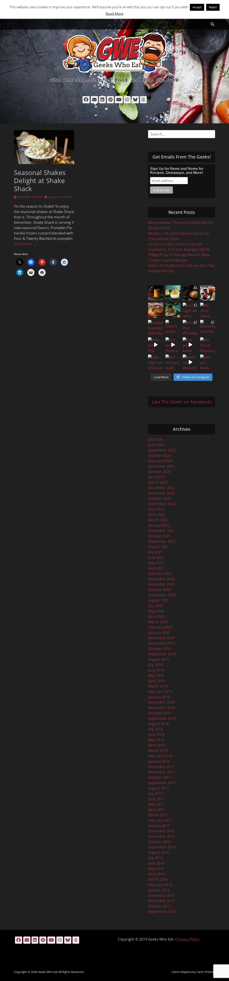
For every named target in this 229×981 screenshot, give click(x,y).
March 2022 (158, 519)
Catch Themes (205, 972)
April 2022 (156, 514)
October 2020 (159, 589)
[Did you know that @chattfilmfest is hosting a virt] (207, 362)
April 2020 (156, 616)
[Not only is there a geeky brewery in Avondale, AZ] (173, 344)
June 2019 (156, 670)
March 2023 (158, 482)
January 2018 (159, 761)
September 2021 (162, 541)
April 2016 (156, 873)
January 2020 (159, 632)
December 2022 (161, 487)
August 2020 (158, 600)
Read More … (25, 243)
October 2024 (159, 455)
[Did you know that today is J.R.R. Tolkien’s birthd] (173, 310)
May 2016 (156, 868)
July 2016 (155, 857)
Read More (114, 13)
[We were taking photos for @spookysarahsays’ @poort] (207, 310)
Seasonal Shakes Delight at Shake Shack (40, 180)
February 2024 (160, 460)
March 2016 (158, 879)
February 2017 (160, 820)
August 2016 (158, 852)
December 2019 (161, 637)
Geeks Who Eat (48, 972)
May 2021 (156, 562)
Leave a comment (60, 197)
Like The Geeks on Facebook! (182, 402)
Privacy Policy (187, 939)
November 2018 (161, 707)
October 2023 (159, 471)
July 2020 (155, 605)
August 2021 (158, 546)
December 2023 (161, 466)
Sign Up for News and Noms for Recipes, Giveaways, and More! (177, 171)
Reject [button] (213, 7)
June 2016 (156, 863)
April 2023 (156, 477)
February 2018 (160, 755)
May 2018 (156, 739)
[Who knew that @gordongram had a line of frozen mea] (155, 344)
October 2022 (159, 498)
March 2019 (158, 686)
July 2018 (155, 729)
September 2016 (162, 847)
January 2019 (159, 696)
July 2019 (155, 664)
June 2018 (156, 734)
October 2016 (159, 841)
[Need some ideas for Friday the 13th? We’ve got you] (190, 362)
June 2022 (156, 509)
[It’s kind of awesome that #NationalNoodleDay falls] (190, 292)
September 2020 (162, 595)
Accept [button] (197, 7)
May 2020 (156, 611)
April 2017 (156, 809)
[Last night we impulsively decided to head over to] (155, 362)
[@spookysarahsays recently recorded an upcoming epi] (207, 327)
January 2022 (159, 525)
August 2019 (158, 659)
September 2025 (162, 450)
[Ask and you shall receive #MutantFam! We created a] (173, 362)
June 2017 (156, 798)
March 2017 (158, 814)
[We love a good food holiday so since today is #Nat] (173, 292)
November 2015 (161, 900)
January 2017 (159, 825)
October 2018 (159, 713)
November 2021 (161, 530)
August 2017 (158, 788)
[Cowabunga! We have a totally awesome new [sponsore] (155, 310)
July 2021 (155, 552)
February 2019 (160, 691)
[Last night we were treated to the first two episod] (190, 310)
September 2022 (162, 503)
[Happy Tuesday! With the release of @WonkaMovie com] (155, 327)
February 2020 (160, 627)
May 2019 (156, 675)
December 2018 (161, 702)
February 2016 (160, 884)
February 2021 (160, 573)
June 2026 (156, 444)
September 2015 (162, 911)
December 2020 (161, 578)
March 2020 (158, 621)
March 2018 (158, 750)
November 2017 (161, 772)
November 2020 (161, 584)
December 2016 (161, 831)
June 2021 (156, 557)
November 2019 (161, 643)
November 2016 (161, 836)
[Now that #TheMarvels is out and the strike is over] (190, 327)
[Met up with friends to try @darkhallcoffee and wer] (207, 292)
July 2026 (155, 439)
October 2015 (159, 906)
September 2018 (162, 718)
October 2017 (159, 777)
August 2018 (158, 723)
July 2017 (155, 793)
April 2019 (156, 680)
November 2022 (161, 493)
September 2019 (162, 654)
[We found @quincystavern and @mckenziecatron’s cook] (207, 344)
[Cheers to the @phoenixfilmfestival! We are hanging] (173, 327)
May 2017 (156, 804)
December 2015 (161, 895)
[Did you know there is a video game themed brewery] (190, 344)
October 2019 (159, 648)
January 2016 (159, 890)
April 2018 (156, 745)
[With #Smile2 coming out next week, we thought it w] (155, 292)
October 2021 (159, 536)
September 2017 (162, 782)
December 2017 (161, 766)
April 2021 (156, 568)
